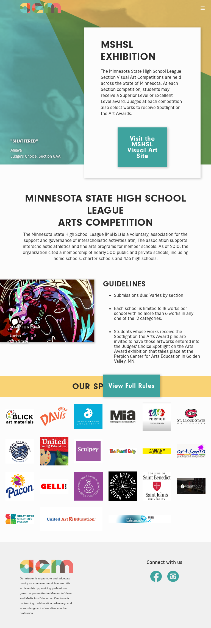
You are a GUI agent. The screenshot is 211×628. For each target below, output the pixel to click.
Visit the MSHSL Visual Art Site (142, 147)
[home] (40, 6)
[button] (203, 8)
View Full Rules (132, 385)
